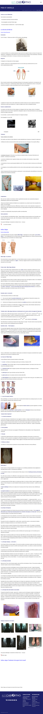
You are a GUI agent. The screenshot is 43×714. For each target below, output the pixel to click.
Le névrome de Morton (7, 224)
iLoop (18, 687)
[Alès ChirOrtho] (21, 2)
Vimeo (21, 687)
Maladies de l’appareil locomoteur (30, 10)
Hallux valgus (4, 655)
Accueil (23, 10)
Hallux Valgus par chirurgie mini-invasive (8, 687)
